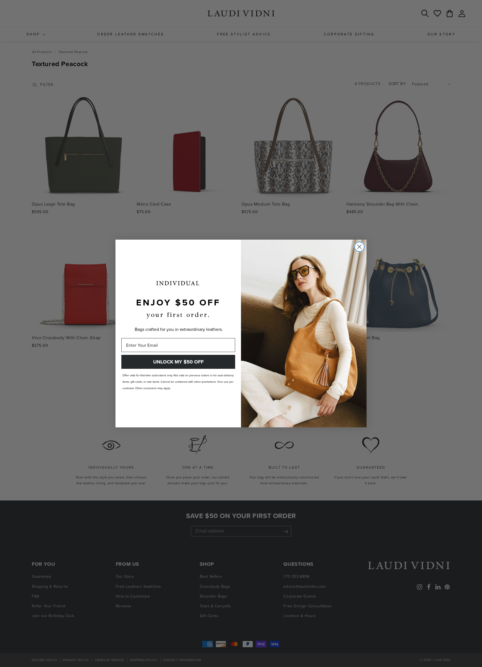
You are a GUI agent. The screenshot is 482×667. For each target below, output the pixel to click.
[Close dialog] (359, 247)
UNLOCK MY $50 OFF (178, 361)
